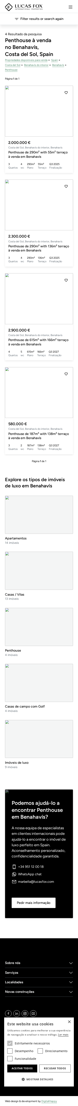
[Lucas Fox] (23, 7)
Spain (54, 60)
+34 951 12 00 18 (31, 867)
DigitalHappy (49, 1101)
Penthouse (11, 69)
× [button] (69, 1021)
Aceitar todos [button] (22, 1068)
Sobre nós (12, 963)
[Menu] (70, 7)
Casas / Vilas (14, 594)
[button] (66, 111)
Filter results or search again (41, 19)
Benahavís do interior (36, 65)
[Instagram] (25, 1013)
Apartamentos (16, 538)
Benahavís (58, 65)
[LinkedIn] (16, 1013)
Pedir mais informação (33, 903)
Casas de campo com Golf (25, 706)
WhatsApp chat (30, 874)
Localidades (14, 982)
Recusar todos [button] (55, 1068)
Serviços (11, 973)
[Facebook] (8, 1013)
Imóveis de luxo (16, 763)
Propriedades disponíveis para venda (26, 60)
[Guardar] (66, 92)
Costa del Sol (12, 65)
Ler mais (63, 1034)
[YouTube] (33, 1013)
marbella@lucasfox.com (36, 882)
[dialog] (39, 1052)
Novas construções (19, 992)
